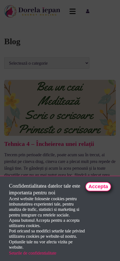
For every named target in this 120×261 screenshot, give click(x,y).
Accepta (98, 186)
